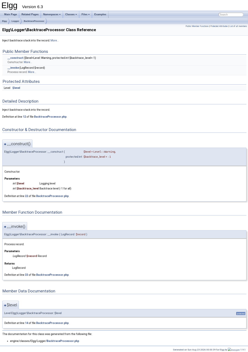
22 (26, 196)
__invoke (13, 67)
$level (16, 87)
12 (24, 116)
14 (26, 323)
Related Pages (30, 14)
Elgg (4, 21)
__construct (15, 57)
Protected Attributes (219, 26)
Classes (70, 14)
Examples (100, 14)
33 (26, 274)
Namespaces (50, 14)
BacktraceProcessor (34, 21)
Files (84, 14)
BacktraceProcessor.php (50, 116)
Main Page (10, 14)
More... (55, 40)
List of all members (238, 26)
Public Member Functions (197, 26)
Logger (15, 21)
